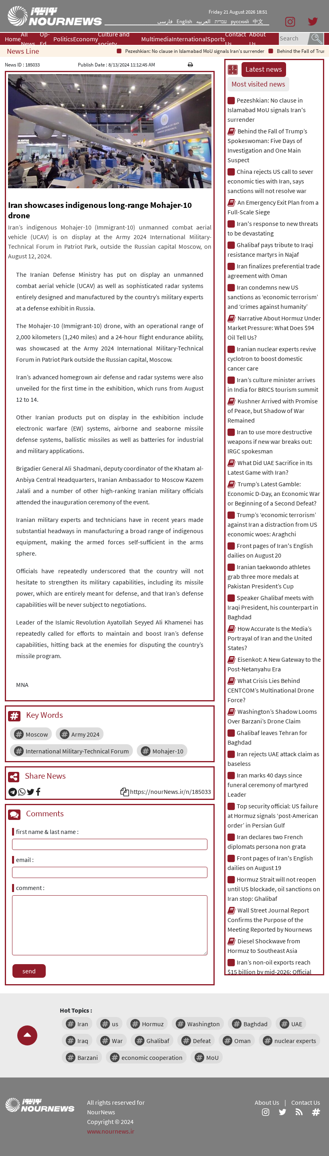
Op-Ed (45, 39)
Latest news (264, 69)
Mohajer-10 (167, 751)
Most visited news (258, 84)
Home (13, 39)
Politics (63, 39)
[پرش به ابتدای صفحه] (27, 1035)
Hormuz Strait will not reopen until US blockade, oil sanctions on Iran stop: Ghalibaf (273, 888)
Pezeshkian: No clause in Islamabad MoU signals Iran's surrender (184, 51)
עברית (221, 21)
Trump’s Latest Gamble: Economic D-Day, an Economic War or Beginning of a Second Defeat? (273, 493)
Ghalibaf (157, 1041)
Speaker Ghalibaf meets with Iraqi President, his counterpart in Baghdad (272, 607)
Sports (216, 39)
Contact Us (235, 39)
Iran (82, 1024)
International (189, 39)
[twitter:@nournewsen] (282, 1112)
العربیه (203, 21)
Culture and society (114, 39)
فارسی (165, 21)
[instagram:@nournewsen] (265, 1112)
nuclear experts (295, 1041)
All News (28, 39)
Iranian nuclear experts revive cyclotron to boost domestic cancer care (271, 358)
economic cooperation (152, 1057)
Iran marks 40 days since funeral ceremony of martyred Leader (267, 784)
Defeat (202, 1041)
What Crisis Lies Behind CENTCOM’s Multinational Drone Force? (270, 690)
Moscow (37, 734)
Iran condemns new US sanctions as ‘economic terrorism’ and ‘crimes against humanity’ (272, 296)
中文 (258, 21)
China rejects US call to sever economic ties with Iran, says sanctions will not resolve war (270, 181)
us (115, 1024)
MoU (212, 1057)
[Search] (315, 38)
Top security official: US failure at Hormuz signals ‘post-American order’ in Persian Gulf (272, 815)
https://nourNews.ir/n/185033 (170, 791)
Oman (242, 1041)
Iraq (82, 1041)
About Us (257, 39)
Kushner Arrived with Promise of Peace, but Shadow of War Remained (272, 410)
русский (240, 21)
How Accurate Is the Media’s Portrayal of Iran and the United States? (269, 638)
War (117, 1041)
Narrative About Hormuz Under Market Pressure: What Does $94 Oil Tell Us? (274, 327)
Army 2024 (85, 734)
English (184, 21)
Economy (85, 39)
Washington (203, 1024)
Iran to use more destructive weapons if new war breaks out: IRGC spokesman (269, 441)
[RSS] (299, 1112)
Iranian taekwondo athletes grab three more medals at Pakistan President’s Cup (269, 576)
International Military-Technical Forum (77, 751)
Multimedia (156, 39)
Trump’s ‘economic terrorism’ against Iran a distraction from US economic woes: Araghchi (272, 524)
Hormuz (153, 1024)
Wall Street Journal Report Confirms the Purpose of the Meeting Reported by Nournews (269, 919)
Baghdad (256, 1024)
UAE (296, 1024)
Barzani (87, 1057)
